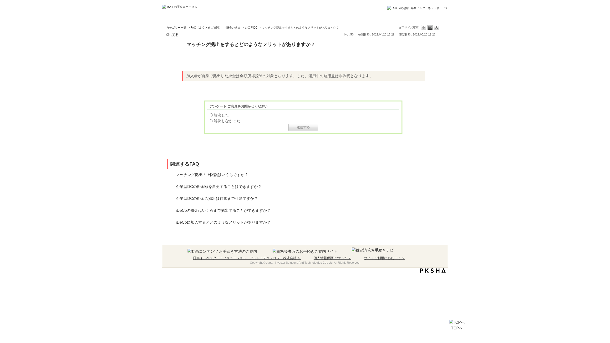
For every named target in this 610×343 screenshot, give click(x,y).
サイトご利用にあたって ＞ (384, 258)
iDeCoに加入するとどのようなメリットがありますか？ (223, 222)
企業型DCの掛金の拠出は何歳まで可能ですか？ (217, 199)
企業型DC (251, 27)
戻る (175, 35)
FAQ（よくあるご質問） (206, 27)
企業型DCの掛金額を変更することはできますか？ (219, 187)
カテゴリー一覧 (176, 27)
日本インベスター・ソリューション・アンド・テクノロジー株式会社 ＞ (247, 258)
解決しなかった (227, 121)
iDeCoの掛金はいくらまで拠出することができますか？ (223, 210)
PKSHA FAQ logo (433, 270)
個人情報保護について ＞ (332, 258)
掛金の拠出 (233, 27)
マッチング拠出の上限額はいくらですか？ (212, 175)
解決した (221, 115)
